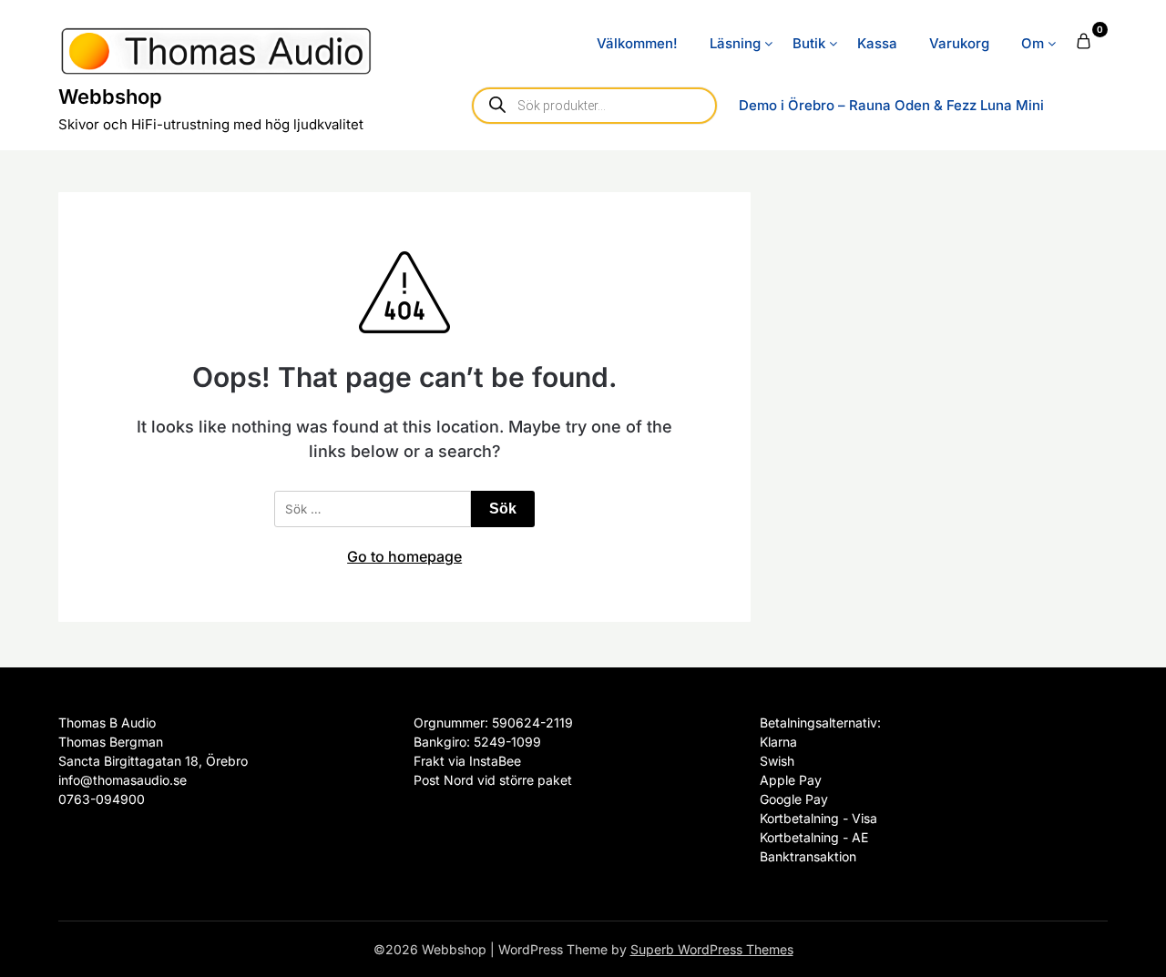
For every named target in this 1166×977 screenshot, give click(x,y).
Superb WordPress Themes (711, 949)
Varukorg (959, 43)
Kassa (877, 43)
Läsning (735, 43)
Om (1032, 43)
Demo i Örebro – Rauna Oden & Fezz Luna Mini (891, 105)
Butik (809, 43)
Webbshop (110, 96)
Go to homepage (404, 556)
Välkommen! (637, 43)
